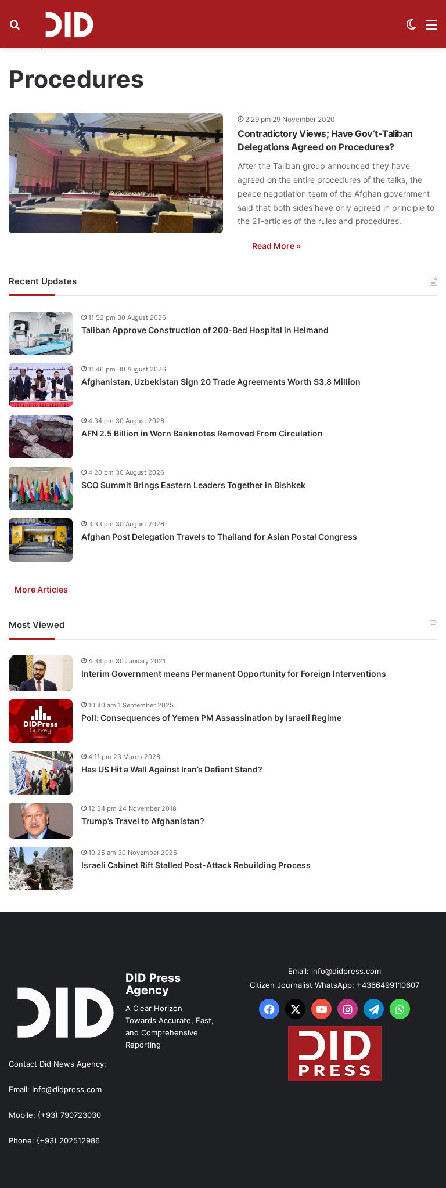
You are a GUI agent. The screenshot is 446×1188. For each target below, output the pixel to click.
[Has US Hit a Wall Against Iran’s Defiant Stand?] (41, 773)
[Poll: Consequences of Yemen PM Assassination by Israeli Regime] (41, 721)
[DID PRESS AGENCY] (69, 24)
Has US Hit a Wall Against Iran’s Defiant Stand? (171, 769)
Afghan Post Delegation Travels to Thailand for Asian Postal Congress (219, 536)
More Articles (41, 589)
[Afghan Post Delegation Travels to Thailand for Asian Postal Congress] (41, 540)
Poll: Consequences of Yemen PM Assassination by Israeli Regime (211, 718)
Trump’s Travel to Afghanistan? (142, 821)
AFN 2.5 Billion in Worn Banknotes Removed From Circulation (202, 433)
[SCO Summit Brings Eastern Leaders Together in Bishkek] (41, 488)
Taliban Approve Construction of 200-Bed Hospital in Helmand (205, 330)
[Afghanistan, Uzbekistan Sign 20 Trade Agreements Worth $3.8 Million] (41, 385)
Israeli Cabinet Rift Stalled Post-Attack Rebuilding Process (196, 865)
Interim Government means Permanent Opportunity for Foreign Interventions (233, 673)
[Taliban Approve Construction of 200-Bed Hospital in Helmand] (41, 333)
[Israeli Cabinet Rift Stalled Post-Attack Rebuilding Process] (41, 868)
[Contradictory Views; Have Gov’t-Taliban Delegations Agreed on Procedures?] (116, 173)
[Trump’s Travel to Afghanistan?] (41, 821)
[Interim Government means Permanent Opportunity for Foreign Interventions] (41, 673)
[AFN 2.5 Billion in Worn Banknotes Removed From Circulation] (41, 436)
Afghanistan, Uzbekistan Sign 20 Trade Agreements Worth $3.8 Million (221, 382)
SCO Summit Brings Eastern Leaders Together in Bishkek (193, 485)
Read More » (276, 246)
